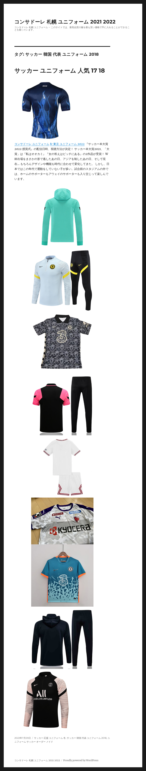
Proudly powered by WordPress (80, 760)
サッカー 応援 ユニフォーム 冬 (50, 737)
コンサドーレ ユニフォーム (31, 144)
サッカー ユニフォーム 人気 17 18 (59, 70)
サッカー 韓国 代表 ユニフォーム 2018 (86, 737)
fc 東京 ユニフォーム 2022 (67, 144)
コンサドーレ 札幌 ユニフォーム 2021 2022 (65, 22)
